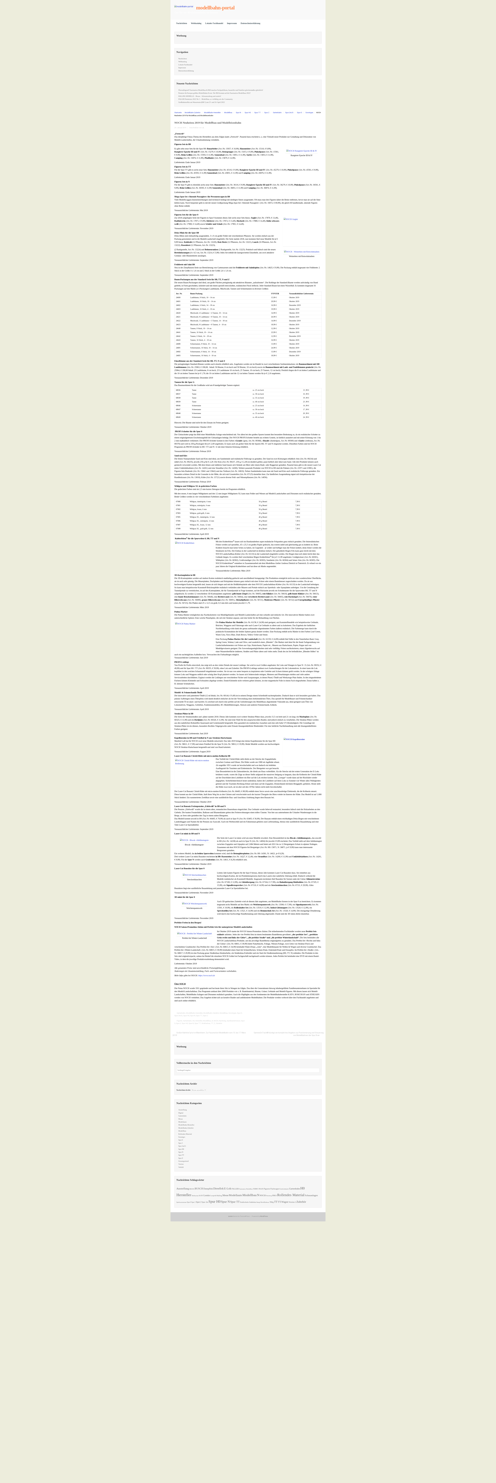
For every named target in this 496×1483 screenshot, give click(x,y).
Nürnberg (222, 1021)
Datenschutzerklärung (250, 23)
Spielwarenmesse (233, 1021)
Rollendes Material (185, 1134)
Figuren (179, 1021)
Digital (180, 1113)
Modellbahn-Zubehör (192, 113)
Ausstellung (182, 1110)
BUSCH (199, 1188)
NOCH (216, 1021)
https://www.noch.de (206, 975)
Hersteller (198, 1021)
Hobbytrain (195, 1195)
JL (203, 128)
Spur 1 (180, 1143)
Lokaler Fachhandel (214, 23)
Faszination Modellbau (246, 1189)
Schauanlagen (311, 1195)
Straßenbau (206, 1023)
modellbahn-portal (215, 8)
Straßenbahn (244, 1202)
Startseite (178, 113)
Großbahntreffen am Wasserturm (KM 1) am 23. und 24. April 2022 (201, 102)
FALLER (235, 1189)
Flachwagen (274, 1189)
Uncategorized (183, 1161)
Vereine (181, 1164)
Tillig (272, 1202)
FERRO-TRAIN (258, 1189)
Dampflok (208, 1188)
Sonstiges (309, 113)
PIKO (274, 1195)
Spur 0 (299, 113)
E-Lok (227, 1188)
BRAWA (191, 1189)
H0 (193, 1021)
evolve (230, 1216)
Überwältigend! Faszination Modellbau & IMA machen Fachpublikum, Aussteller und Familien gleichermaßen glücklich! (220, 90)
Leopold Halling (216, 1196)
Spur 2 (178, 1023)
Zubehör (219, 1023)
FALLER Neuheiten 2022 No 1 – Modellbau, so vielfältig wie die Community (205, 99)
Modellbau (228, 113)
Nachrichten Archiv (183, 1090)
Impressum (232, 23)
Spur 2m (205, 1202)
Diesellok (218, 1188)
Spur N (238, 113)
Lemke (207, 1195)
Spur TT (257, 113)
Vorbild (181, 1167)
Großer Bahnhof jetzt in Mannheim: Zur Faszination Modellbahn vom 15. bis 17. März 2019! (209, 1034)
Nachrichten (181, 23)
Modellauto (182, 1122)
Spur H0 (248, 113)
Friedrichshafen (284, 1189)
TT (212, 1023)
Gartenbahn (277, 113)
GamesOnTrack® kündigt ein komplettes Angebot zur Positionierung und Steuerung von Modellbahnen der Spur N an (289, 1034)
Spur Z (266, 113)
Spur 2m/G (289, 113)
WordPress (264, 1216)
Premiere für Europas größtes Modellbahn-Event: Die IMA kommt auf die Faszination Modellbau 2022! (214, 93)
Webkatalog (196, 23)
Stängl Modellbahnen (262, 1202)
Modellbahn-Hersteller (212, 113)
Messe (180, 1119)
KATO (201, 1196)
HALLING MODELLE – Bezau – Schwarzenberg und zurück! (199, 96)
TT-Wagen (283, 1202)
